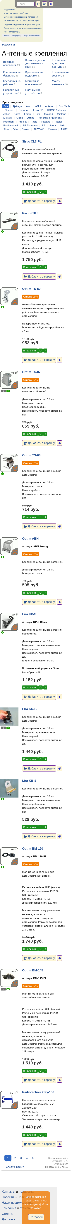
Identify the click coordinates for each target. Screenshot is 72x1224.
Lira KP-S (29, 614)
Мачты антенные (58, 82)
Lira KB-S (29, 780)
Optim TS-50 (31, 289)
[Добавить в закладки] (59, 201)
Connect (10, 110)
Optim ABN (30, 538)
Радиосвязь (9, 9)
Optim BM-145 (32, 970)
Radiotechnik (10, 125)
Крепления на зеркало (60, 74)
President (8, 121)
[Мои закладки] (51, 3)
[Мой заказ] (44, 3)
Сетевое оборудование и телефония (21, 17)
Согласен (36, 1217)
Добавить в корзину (41, 201)
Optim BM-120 (32, 848)
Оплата (7, 1214)
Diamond (24, 110)
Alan (28, 106)
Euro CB (38, 110)
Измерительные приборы (16, 13)
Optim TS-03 (31, 455)
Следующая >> (15, 1166)
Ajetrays (17, 106)
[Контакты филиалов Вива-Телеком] (38, 4)
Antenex (50, 106)
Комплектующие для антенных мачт (35, 63)
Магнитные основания (32, 82)
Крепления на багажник (11, 74)
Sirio (62, 125)
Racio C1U (29, 213)
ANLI (38, 106)
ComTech (64, 106)
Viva (15, 129)
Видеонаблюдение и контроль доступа (22, 24)
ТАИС (64, 129)
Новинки (6, 36)
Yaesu (26, 129)
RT (43, 125)
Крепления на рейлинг (11, 82)
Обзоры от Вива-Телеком (31, 36)
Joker (6, 113)
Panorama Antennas (50, 117)
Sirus (6, 129)
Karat (17, 113)
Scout (52, 125)
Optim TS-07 (31, 372)
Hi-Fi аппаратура (12, 32)
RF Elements (30, 125)
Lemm (28, 113)
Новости (8, 1197)
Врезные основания (9, 63)
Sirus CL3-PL (32, 141)
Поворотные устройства (11, 91)
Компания (9, 1208)
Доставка (8, 1219)
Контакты (8, 1191)
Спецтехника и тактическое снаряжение (23, 28)
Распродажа (16, 36)
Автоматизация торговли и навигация (21, 20)
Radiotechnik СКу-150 (38, 1092)
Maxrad (48, 113)
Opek (19, 117)
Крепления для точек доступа (59, 63)
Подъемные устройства (32, 91)
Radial (58, 121)
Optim (30, 117)
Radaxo (45, 121)
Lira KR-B (29, 709)
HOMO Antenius (56, 110)
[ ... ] (8, 1160)
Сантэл (52, 129)
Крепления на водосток (34, 74)
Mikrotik (7, 117)
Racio (34, 121)
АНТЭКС (39, 129)
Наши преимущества (17, 1202)
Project (22, 121)
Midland (61, 113)
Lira (38, 113)
